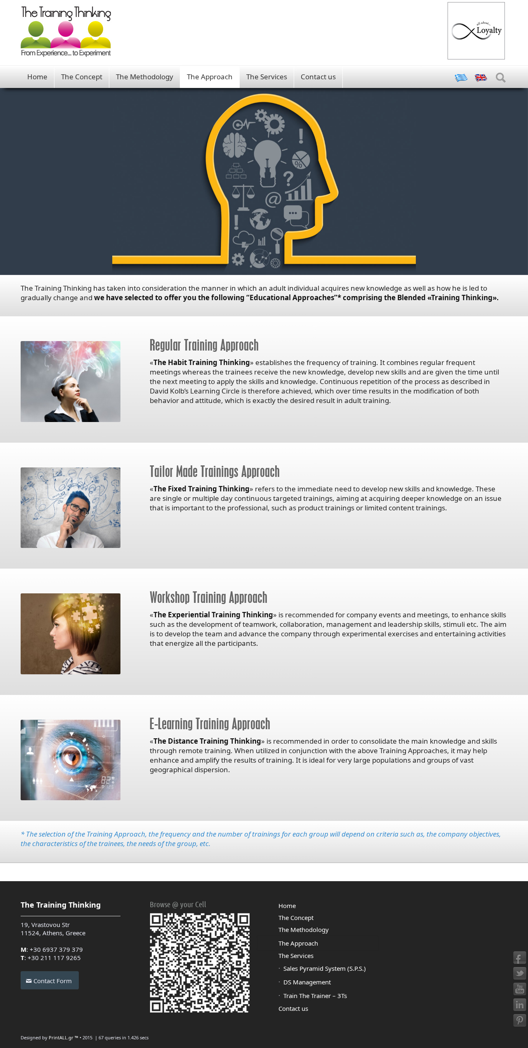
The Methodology (144, 76)
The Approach (210, 76)
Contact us (318, 76)
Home (37, 76)
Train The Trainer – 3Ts (315, 995)
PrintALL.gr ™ (63, 1037)
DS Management (307, 982)
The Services (266, 76)
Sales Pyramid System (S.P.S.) (324, 968)
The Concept (81, 76)
